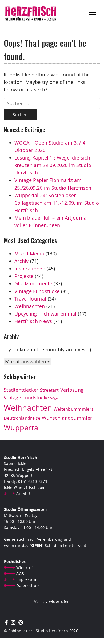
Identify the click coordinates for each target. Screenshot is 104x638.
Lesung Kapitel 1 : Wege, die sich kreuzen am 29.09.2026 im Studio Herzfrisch (52, 165)
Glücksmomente (33, 283)
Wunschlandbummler (67, 418)
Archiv (21, 261)
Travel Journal (30, 298)
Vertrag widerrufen (52, 601)
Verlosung (72, 390)
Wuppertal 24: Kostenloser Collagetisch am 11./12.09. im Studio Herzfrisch (56, 202)
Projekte (23, 276)
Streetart (49, 390)
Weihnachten (29, 306)
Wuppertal (22, 427)
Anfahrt (23, 493)
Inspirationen (29, 268)
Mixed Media (29, 253)
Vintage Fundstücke (36, 291)
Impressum (26, 579)
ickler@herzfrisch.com (24, 487)
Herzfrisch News (33, 321)
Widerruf (24, 567)
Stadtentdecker (21, 390)
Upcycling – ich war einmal (45, 313)
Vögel (54, 398)
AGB (20, 573)
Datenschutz (27, 585)
